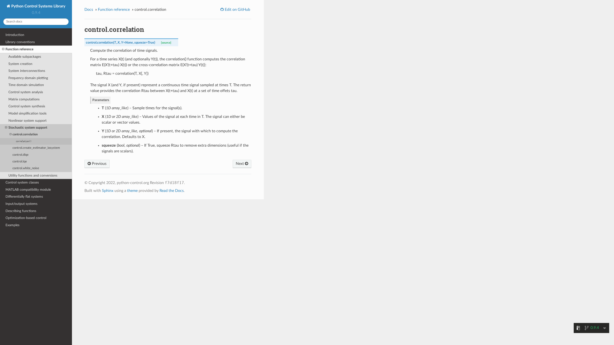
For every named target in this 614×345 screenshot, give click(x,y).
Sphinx (107, 191)
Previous (98, 164)
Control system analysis (25, 92)
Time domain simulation (26, 85)
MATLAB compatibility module (28, 189)
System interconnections (26, 71)
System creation (20, 64)
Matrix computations (24, 99)
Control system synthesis (26, 106)
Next (240, 164)
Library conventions (20, 42)
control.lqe (19, 161)
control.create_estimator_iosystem (36, 148)
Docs (88, 10)
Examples (12, 225)
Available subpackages (24, 56)
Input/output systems (21, 204)
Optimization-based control (26, 218)
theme (132, 191)
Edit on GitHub (237, 10)
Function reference (19, 49)
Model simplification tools (27, 113)
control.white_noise (25, 168)
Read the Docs (171, 191)
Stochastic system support (27, 127)
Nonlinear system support (27, 120)
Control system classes (22, 182)
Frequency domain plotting (28, 78)
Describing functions (21, 211)
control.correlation (25, 134)
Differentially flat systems (24, 196)
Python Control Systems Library (37, 6)
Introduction (15, 35)
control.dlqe (20, 154)
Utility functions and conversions (32, 175)
